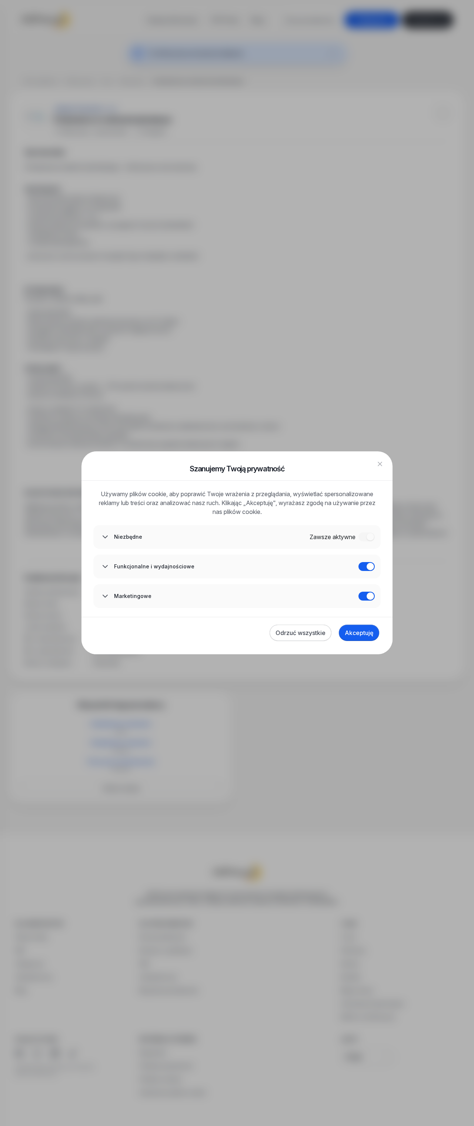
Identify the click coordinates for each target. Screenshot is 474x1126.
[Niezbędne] (366, 536)
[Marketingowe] (366, 596)
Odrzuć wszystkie (301, 632)
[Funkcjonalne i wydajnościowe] (366, 566)
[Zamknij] (380, 464)
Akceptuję (359, 632)
